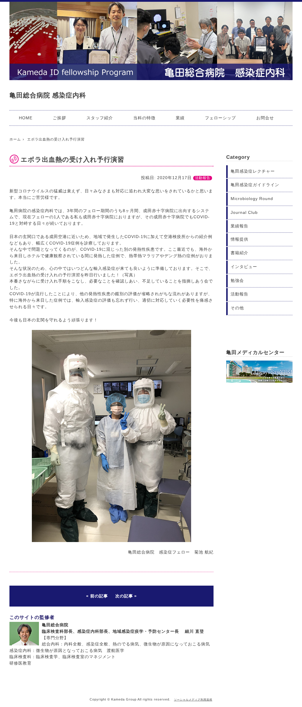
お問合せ (265, 117)
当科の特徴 (144, 117)
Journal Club (244, 212)
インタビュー (244, 266)
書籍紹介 (239, 252)
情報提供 (239, 239)
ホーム (15, 139)
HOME (25, 117)
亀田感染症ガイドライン (255, 184)
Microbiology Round (252, 198)
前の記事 (99, 596)
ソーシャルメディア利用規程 (193, 699)
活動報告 (202, 178)
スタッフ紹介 (99, 117)
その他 (237, 307)
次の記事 (124, 596)
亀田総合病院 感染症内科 (47, 95)
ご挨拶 (59, 117)
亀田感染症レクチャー (253, 171)
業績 (180, 117)
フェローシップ (220, 117)
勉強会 (237, 280)
